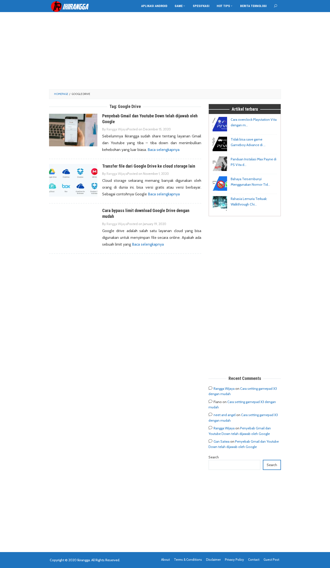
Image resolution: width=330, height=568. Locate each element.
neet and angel (225, 415)
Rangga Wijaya (224, 388)
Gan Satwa (222, 441)
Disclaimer (213, 559)
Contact (253, 559)
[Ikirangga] (73, 6)
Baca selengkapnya (163, 149)
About (165, 559)
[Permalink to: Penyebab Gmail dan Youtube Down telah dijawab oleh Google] (73, 130)
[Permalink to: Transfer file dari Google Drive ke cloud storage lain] (73, 180)
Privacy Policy (234, 559)
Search (213, 457)
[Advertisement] (165, 51)
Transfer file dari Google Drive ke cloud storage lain (148, 166)
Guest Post (271, 559)
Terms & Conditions (188, 559)
